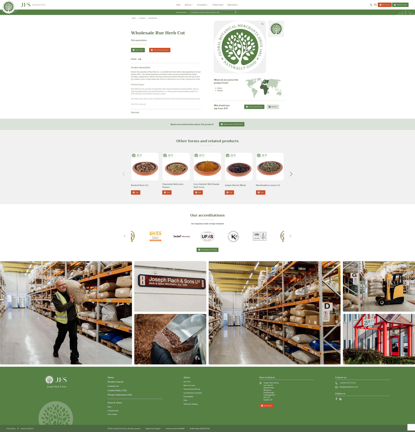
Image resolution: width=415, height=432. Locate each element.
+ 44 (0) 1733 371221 (347, 383)
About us (188, 5)
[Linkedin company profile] (340, 399)
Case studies (112, 414)
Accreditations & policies (193, 392)
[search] (236, 12)
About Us (274, 107)
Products (142, 18)
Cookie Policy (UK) (117, 390)
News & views (232, 5)
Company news (113, 410)
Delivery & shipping (191, 404)
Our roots (187, 381)
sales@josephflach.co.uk (348, 387)
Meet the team (189, 385)
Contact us (113, 386)
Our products (202, 5)
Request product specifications (233, 124)
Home (178, 5)
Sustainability (188, 396)
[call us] (371, 4)
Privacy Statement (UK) (120, 395)
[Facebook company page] (336, 399)
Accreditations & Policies (209, 250)
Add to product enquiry (161, 50)
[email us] (375, 4)
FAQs (185, 400)
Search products (181, 12)
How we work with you (256, 107)
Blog (109, 407)
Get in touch (386, 5)
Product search (217, 5)
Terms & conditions (27, 428)
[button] (291, 174)
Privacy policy (10, 428)
